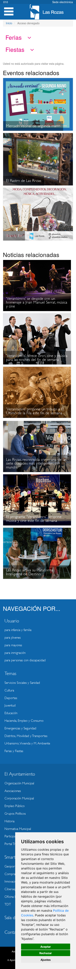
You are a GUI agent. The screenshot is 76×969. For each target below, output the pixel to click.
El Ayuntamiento (19, 774)
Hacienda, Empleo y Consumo (23, 721)
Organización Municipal (19, 783)
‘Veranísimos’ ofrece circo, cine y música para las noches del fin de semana (36, 357)
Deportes (10, 698)
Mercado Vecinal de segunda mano (33, 126)
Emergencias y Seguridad (20, 728)
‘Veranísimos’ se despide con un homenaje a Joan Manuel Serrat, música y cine (36, 302)
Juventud (10, 705)
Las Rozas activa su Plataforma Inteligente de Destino (29, 572)
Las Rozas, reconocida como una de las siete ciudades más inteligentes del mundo (36, 463)
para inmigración (15, 653)
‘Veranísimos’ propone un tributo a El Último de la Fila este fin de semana (35, 411)
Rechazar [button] (45, 953)
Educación (10, 713)
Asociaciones (12, 791)
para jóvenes (12, 637)
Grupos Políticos (15, 813)
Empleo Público (14, 806)
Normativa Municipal (17, 829)
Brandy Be (14, 235)
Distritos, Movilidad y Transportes (25, 736)
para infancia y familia (17, 630)
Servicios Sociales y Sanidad (22, 683)
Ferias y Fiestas (13, 751)
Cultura (9, 690)
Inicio (9, 23)
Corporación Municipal (19, 798)
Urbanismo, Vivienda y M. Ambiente (27, 743)
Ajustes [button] (46, 959)
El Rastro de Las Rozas (23, 180)
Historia (9, 821)
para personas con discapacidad (25, 660)
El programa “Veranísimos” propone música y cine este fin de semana (34, 518)
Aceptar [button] (45, 946)
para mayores (13, 645)
